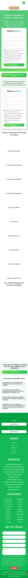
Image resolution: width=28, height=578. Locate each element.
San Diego (8, 506)
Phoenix (8, 514)
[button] (24, 3)
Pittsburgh (20, 519)
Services (14, 448)
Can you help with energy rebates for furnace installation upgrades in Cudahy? (14, 398)
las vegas (20, 511)
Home (14, 442)
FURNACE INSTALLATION (14, 479)
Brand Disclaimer (14, 576)
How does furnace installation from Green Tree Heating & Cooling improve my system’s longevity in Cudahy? (14, 406)
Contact (14, 453)
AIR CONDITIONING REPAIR (14, 464)
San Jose (8, 509)
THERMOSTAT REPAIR (14, 487)
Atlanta (20, 504)
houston (19, 501)
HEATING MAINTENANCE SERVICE (14, 482)
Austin (20, 522)
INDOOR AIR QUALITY (14, 489)
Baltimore (20, 499)
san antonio (20, 514)
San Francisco (8, 504)
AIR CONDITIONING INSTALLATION (14, 472)
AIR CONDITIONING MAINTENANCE (14, 467)
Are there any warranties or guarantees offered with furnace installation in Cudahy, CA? (13, 391)
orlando (20, 516)
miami (8, 519)
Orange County (8, 501)
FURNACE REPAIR (14, 477)
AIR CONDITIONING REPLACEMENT (14, 469)
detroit (20, 506)
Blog (14, 450)
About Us (14, 445)
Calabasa (20, 509)
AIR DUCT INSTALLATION (14, 474)
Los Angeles (8, 499)
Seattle (8, 511)
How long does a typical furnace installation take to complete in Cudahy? (13, 384)
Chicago (8, 522)
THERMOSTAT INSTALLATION (14, 484)
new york (8, 516)
